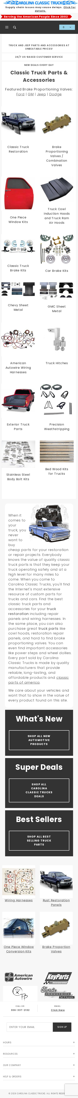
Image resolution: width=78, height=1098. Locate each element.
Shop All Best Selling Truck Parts (39, 840)
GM (31, 94)
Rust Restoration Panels (56, 902)
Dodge (55, 94)
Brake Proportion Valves (56, 949)
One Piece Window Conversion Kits (19, 949)
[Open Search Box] (15, 27)
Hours (7, 1042)
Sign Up (62, 1027)
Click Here (58, 1010)
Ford (20, 94)
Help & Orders (12, 1076)
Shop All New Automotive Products (39, 740)
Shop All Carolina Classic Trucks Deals (39, 790)
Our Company (12, 1065)
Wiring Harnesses (19, 900)
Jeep (41, 94)
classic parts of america (38, 680)
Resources (10, 1053)
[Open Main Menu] (7, 27)
